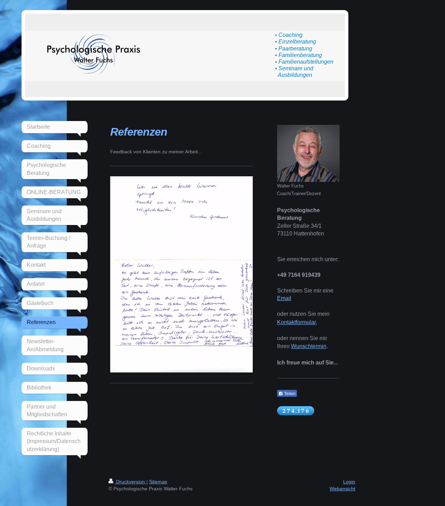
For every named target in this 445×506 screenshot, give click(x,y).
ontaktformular (298, 322)
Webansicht (342, 488)
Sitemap (158, 481)
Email (284, 298)
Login (349, 481)
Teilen (289, 393)
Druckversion (130, 481)
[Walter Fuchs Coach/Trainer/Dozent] (308, 153)
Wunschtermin (308, 346)
